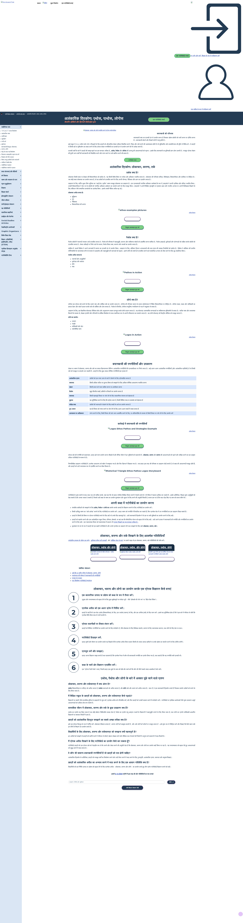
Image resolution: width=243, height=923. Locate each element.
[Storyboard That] (7, 2)
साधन (39, 3)
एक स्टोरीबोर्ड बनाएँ (159, 120)
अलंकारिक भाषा (5, 133)
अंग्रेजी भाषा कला (20, 114)
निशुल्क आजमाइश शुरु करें (132, 227)
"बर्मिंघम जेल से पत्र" (117, 540)
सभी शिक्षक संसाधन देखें (132, 788)
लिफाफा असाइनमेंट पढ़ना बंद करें (10, 154)
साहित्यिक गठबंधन (6, 165)
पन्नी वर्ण (3, 141)
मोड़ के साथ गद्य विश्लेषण (8, 152)
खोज (170, 782)
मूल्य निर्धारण (54, 3)
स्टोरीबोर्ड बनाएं (132, 160)
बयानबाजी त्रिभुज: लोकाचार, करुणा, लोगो (9, 148)
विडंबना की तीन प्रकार (7, 157)
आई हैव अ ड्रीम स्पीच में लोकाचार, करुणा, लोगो (86, 573)
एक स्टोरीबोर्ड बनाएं (67, 3)
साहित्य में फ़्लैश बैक (6, 162)
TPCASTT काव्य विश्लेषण (9, 131)
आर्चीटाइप (4, 136)
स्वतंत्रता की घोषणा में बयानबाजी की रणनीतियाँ (86, 575)
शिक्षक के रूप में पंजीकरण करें (210, 56)
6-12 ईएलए (119, 774)
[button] (46, 3)
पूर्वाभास (3, 144)
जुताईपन (3, 139)
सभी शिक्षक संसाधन (9, 114)
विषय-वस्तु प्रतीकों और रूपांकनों (10, 160)
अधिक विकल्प (192, 213)
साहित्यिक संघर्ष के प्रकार (8, 168)
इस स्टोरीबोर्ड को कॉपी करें (132, 219)
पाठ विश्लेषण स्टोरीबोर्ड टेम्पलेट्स (82, 581)
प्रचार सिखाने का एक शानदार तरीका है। (126, 522)
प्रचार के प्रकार (77, 578)
